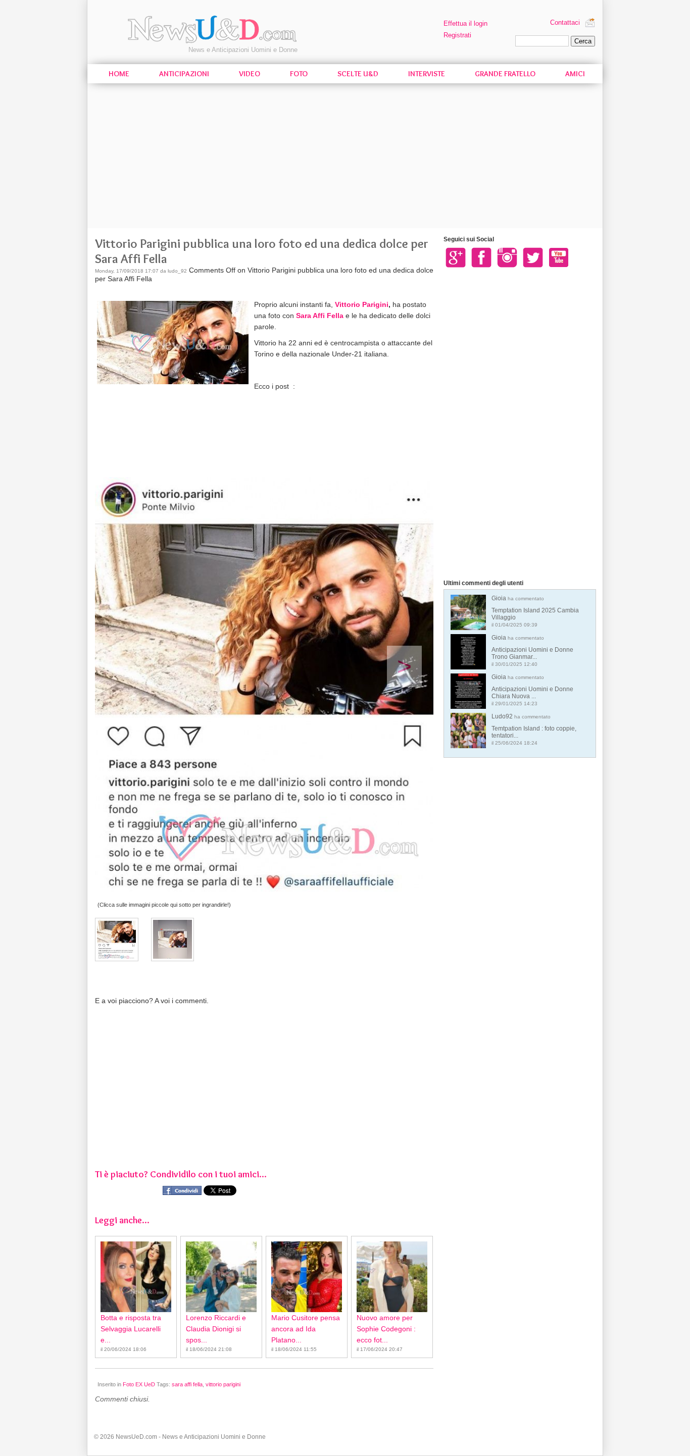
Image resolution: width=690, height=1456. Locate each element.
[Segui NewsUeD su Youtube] (559, 257)
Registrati (457, 35)
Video (249, 73)
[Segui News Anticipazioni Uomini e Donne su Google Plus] (455, 257)
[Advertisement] (345, 157)
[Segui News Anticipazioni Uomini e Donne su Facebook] (481, 257)
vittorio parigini (223, 1384)
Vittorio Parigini (361, 304)
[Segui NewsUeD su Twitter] (533, 257)
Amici (575, 73)
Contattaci (565, 22)
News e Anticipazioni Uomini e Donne (243, 50)
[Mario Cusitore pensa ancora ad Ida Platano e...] (306, 1276)
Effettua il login (465, 23)
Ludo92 (533, 729)
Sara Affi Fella (319, 315)
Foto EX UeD (139, 1384)
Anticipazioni (184, 73)
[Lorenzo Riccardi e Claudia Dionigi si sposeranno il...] (221, 1276)
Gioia (535, 611)
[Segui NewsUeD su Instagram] (507, 257)
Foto (299, 73)
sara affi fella (187, 1384)
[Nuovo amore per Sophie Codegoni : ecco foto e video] (392, 1276)
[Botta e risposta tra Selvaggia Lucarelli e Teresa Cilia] (136, 1276)
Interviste (426, 73)
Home (119, 73)
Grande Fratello (505, 73)
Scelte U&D (357, 73)
